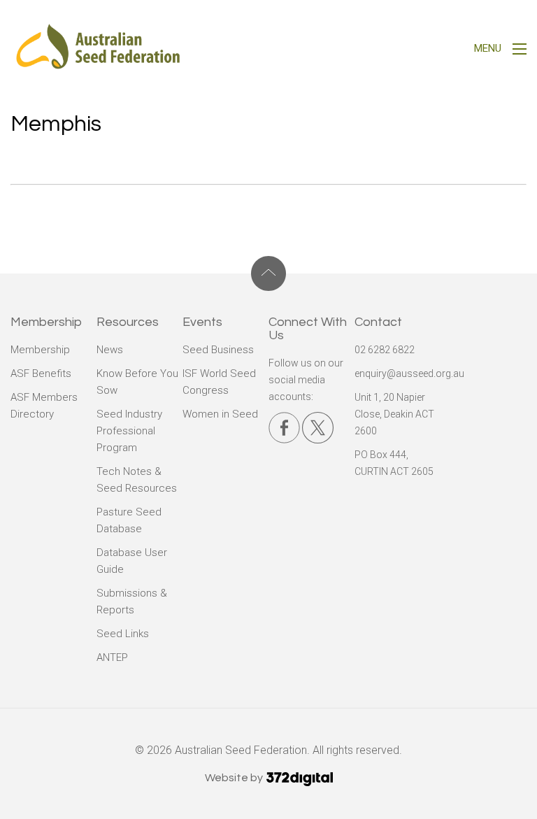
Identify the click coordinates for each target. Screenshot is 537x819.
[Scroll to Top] (268, 273)
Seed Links (122, 633)
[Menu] (520, 50)
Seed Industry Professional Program (129, 431)
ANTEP (112, 657)
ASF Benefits (40, 373)
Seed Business (218, 349)
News (109, 349)
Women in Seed (220, 414)
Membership (40, 349)
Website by (235, 777)
